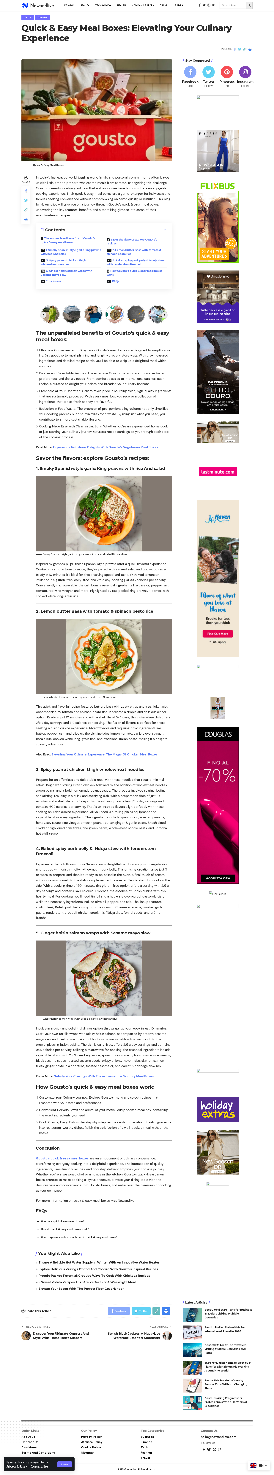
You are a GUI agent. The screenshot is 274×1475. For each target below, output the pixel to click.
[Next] (164, 315)
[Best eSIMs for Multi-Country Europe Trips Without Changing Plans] (192, 1386)
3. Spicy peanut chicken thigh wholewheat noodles (63, 262)
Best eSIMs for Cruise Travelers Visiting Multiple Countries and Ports (225, 1349)
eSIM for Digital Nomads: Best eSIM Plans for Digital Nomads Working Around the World (227, 1366)
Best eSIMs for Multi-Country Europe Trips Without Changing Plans (225, 1384)
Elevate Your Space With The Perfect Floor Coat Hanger (81, 1289)
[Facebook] (190, 77)
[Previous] (43, 315)
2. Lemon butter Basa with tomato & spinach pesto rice (134, 252)
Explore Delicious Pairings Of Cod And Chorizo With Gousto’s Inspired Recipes (98, 1269)
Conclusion (53, 281)
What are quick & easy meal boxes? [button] (63, 1221)
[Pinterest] (227, 77)
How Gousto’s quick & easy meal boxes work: (134, 272)
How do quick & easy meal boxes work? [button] (65, 1229)
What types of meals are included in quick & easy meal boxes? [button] (79, 1237)
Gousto (42, 17)
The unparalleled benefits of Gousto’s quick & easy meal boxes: (68, 240)
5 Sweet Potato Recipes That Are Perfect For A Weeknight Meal (87, 1282)
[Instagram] (245, 77)
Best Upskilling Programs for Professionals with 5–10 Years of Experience (225, 1402)
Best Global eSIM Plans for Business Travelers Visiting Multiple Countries (228, 1313)
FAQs (115, 281)
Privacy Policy (16, 1466)
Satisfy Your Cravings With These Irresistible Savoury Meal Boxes (104, 1076)
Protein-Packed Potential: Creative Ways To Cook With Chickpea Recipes (94, 1275)
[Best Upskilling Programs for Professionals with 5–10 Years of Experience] (192, 1403)
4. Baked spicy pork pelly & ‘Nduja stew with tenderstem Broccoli (135, 262)
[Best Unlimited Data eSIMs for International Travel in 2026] (192, 1332)
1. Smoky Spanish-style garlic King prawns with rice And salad (71, 252)
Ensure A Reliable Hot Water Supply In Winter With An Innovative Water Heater (99, 1262)
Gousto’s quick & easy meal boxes (62, 1158)
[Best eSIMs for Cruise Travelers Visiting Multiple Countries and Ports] (192, 1350)
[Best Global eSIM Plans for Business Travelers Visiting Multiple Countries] (192, 1315)
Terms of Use (39, 1466)
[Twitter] (208, 77)
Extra (27, 17)
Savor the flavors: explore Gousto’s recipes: (132, 241)
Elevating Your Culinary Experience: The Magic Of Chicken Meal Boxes (105, 754)
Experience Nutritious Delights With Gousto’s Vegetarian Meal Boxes (105, 447)
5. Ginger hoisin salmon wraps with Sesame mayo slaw (66, 272)
